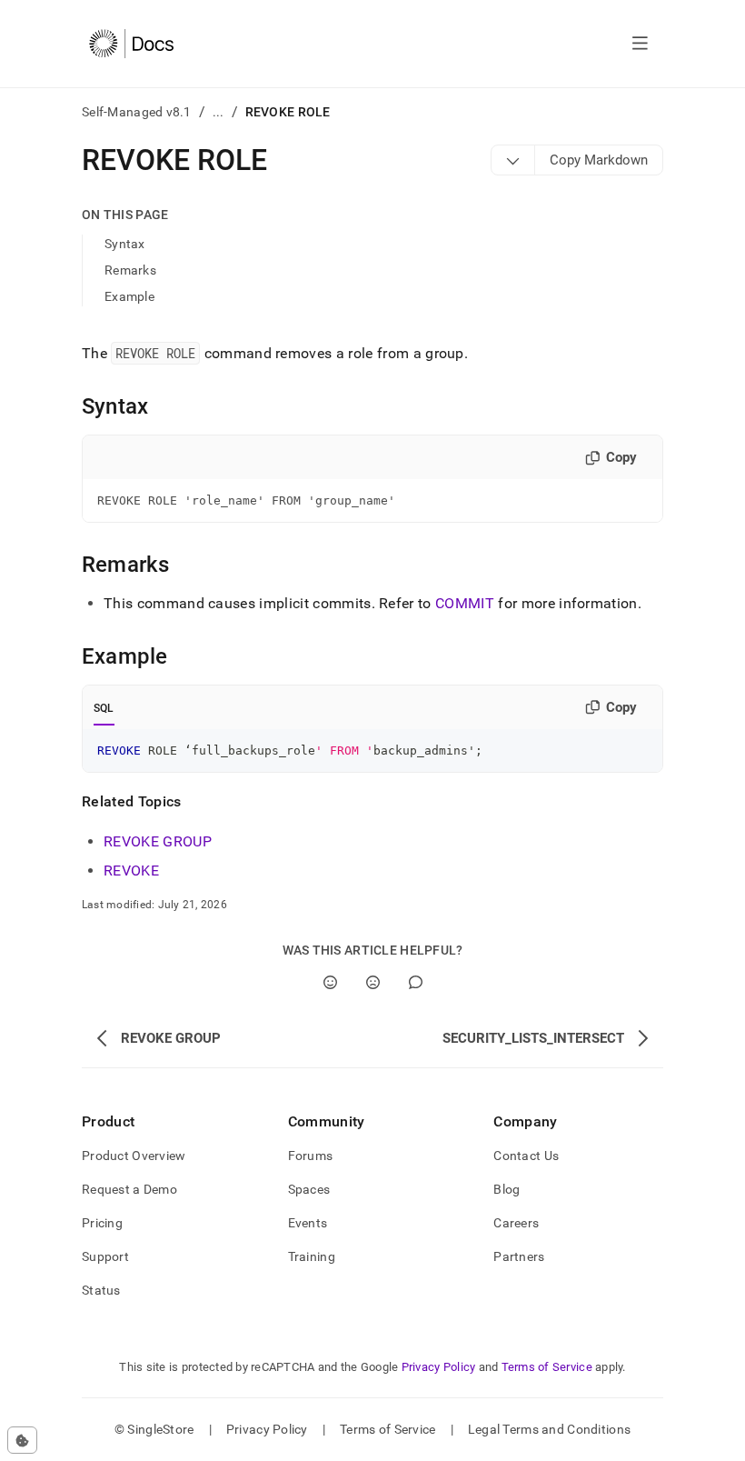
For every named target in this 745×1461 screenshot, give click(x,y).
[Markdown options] (513, 160)
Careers (516, 1223)
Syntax (124, 243)
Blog (506, 1189)
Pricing (102, 1223)
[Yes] (330, 982)
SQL (104, 708)
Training (311, 1256)
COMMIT (464, 603)
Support (105, 1256)
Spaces (309, 1189)
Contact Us (526, 1155)
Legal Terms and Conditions (549, 1429)
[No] (373, 982)
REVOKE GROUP (158, 841)
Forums (310, 1155)
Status (101, 1290)
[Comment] (415, 982)
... (218, 112)
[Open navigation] (640, 43)
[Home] (131, 43)
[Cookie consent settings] (22, 1440)
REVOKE (131, 870)
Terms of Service (547, 1367)
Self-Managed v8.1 (137, 112)
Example (129, 296)
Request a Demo (129, 1189)
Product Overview (133, 1155)
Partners (518, 1256)
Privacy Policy (439, 1367)
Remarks (130, 270)
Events (308, 1223)
